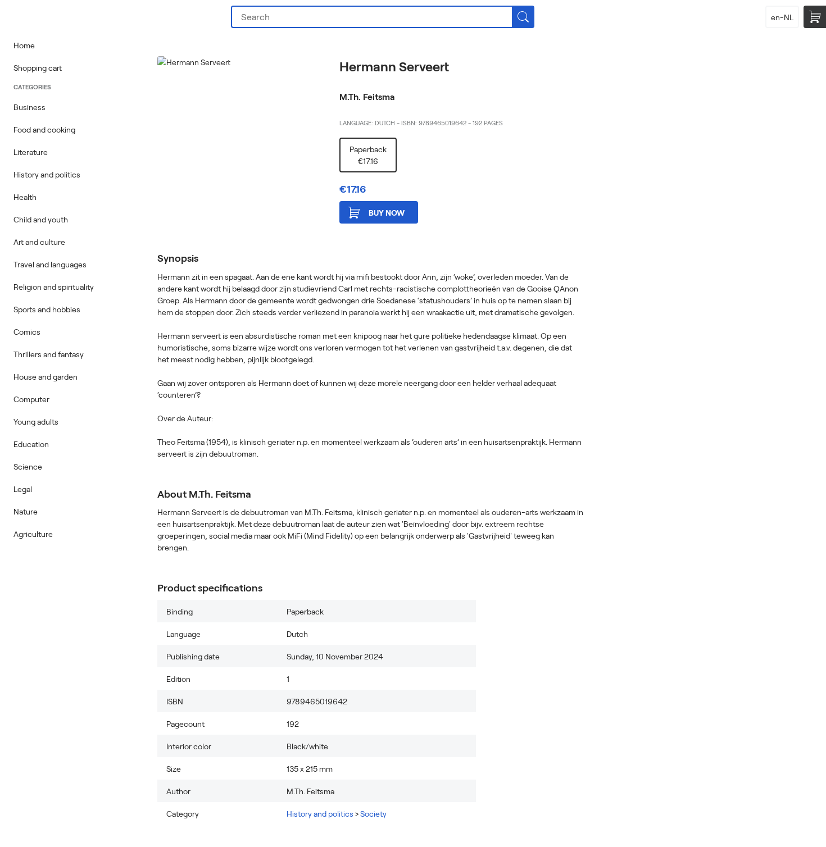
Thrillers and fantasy (48, 354)
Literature (30, 152)
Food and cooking (44, 129)
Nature (25, 511)
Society (373, 813)
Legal (22, 489)
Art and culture (39, 242)
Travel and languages (50, 264)
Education (31, 444)
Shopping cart (37, 67)
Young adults (35, 421)
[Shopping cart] (815, 17)
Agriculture (33, 534)
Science (27, 466)
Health (25, 197)
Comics (26, 331)
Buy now (387, 212)
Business (29, 107)
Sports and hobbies (46, 309)
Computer (31, 399)
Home (24, 45)
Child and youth (40, 219)
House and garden (45, 376)
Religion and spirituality (53, 287)
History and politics (46, 174)
